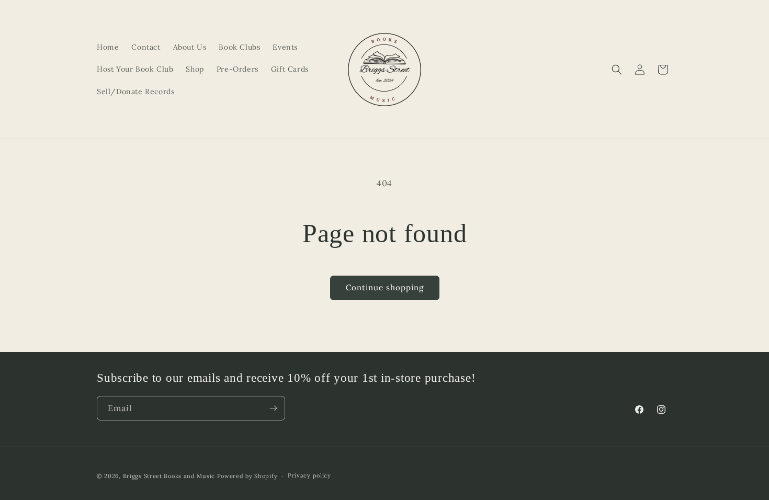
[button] (616, 69)
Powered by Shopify (247, 476)
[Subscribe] (273, 408)
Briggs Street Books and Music (169, 476)
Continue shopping (385, 287)
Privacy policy (309, 475)
